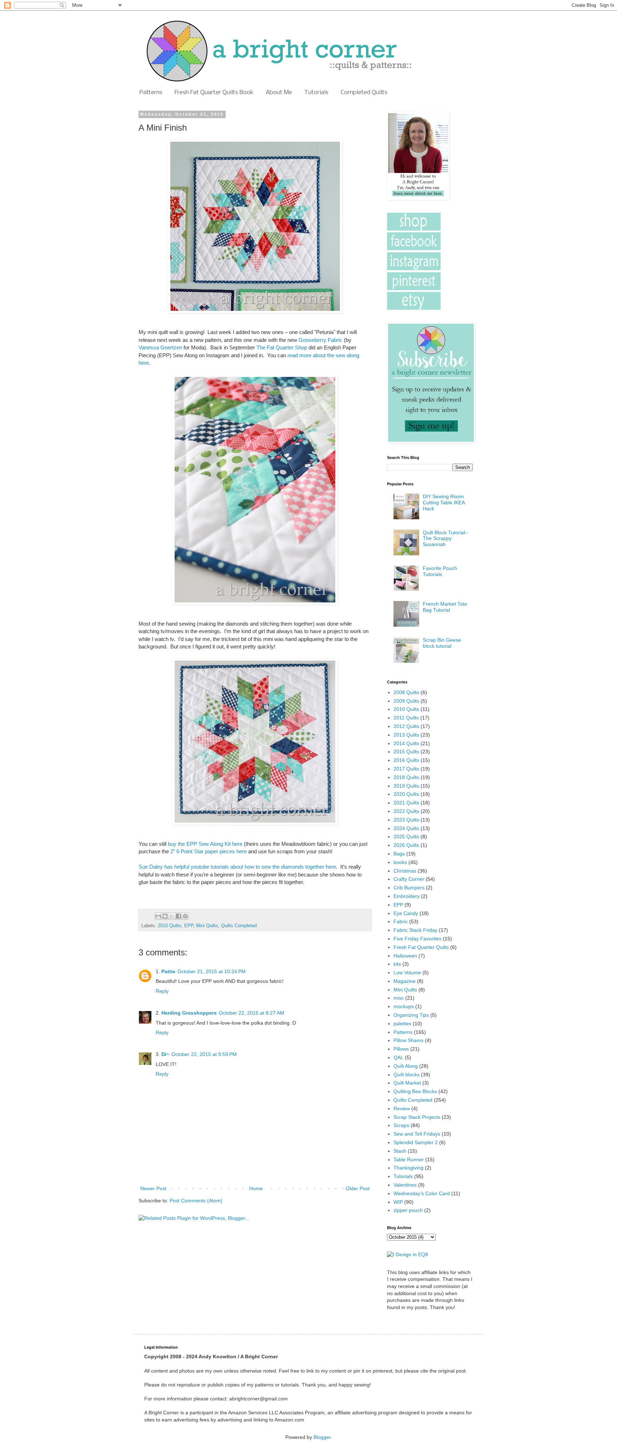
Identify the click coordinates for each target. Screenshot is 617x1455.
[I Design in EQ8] (407, 1254)
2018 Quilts (406, 777)
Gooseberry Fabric (320, 340)
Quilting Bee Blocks (415, 1091)
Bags (399, 854)
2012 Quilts (406, 726)
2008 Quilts (406, 692)
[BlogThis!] (165, 916)
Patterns (151, 92)
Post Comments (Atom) (196, 1200)
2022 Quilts (406, 811)
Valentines (405, 1185)
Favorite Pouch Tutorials (440, 571)
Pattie (168, 971)
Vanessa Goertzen (160, 347)
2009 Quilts (406, 701)
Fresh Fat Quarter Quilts (421, 947)
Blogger (322, 1437)
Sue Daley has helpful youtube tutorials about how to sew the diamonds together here (237, 867)
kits (397, 964)
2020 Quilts (406, 794)
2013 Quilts (406, 735)
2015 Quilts (169, 925)
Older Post (358, 1188)
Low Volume (407, 972)
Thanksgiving (408, 1168)
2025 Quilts (406, 836)
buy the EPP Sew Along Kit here (205, 844)
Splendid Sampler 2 (415, 1142)
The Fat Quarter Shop (281, 347)
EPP (188, 925)
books (400, 862)
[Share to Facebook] (178, 916)
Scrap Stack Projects (416, 1117)
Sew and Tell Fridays (416, 1134)
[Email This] (158, 916)
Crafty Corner (408, 879)
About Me (279, 92)
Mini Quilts (207, 925)
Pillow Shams (408, 1040)
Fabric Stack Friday (415, 930)
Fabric (400, 921)
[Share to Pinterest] (185, 916)
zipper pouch (408, 1210)
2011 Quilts (406, 718)
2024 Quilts (406, 828)
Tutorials (316, 92)
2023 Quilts (406, 820)
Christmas (404, 871)
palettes (402, 1023)
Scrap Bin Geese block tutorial (442, 643)
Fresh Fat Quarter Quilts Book (214, 92)
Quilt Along (405, 1066)
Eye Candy (405, 913)
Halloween (405, 956)
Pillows (401, 1049)
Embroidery (406, 896)
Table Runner (408, 1159)
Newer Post (153, 1188)
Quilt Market (407, 1083)
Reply (162, 991)
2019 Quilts (406, 786)
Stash (399, 1151)
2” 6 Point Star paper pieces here (208, 851)
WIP (398, 1202)
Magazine (404, 981)
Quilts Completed (239, 925)
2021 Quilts (406, 802)
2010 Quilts (406, 709)
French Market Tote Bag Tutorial (445, 607)
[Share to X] (171, 916)
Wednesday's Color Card (421, 1193)
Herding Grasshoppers (189, 1013)
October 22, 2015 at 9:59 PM (204, 1054)
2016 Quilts (406, 760)
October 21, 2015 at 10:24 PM (211, 971)
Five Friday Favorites (417, 938)
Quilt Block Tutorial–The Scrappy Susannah (445, 538)
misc (398, 998)
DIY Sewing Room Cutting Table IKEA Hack (444, 502)
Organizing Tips (411, 1015)
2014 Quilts (406, 743)
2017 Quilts (406, 769)
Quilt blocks (406, 1074)
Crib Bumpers (409, 887)
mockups (403, 1006)
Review (401, 1108)
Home (256, 1188)
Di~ (165, 1054)
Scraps (401, 1125)
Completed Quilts (364, 92)
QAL (398, 1057)
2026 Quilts (406, 845)
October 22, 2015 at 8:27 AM (251, 1013)
